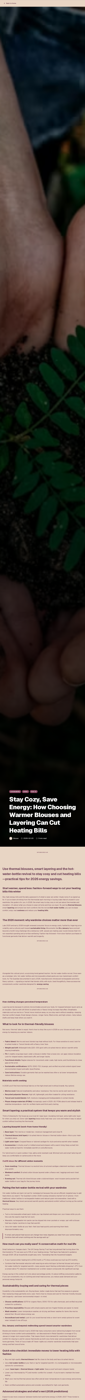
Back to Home (11, 3)
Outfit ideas (8, 1161)
